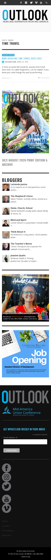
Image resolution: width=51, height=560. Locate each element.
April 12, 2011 (22, 62)
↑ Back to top (25, 557)
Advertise (6, 535)
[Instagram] (26, 2)
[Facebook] (21, 2)
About (5, 521)
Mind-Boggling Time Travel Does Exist (22, 58)
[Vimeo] (36, 2)
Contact (6, 525)
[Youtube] (41, 2)
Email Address (10, 437)
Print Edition (8, 530)
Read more (6, 78)
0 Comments (44, 78)
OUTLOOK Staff (10, 62)
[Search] (5, 2)
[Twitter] (31, 2)
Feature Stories (8, 55)
